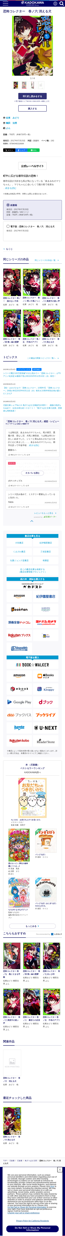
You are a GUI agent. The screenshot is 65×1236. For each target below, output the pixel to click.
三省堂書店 (46, 551)
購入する (32, 108)
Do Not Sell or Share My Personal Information (27, 1207)
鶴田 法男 (11, 123)
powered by (38, 517)
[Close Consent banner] (59, 1169)
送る (35, 150)
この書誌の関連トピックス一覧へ (41, 358)
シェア (22, 150)
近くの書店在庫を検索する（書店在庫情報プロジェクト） (32, 570)
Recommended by (43, 934)
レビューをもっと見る (43, 513)
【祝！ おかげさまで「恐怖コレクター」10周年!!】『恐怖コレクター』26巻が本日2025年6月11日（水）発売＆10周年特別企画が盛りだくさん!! (32, 391)
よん (8, 128)
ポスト (10, 150)
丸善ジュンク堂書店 (19, 560)
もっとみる (31, 926)
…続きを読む (9, 188)
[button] (55, 86)
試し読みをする (34, 96)
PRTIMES (36, 369)
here (52, 1186)
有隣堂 (46, 560)
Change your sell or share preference (24, 1213)
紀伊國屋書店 (46, 543)
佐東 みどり (12, 117)
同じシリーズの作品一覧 (45, 260)
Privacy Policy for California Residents (32, 1221)
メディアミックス (24, 369)
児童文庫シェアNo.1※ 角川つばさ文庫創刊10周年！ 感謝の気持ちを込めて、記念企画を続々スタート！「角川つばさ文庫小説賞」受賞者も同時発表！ (32, 408)
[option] (13, 1068)
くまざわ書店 (19, 551)
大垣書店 (19, 543)
